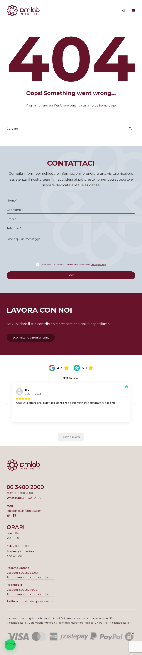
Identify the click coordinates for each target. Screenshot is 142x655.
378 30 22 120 (31, 498)
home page (107, 105)
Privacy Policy (98, 264)
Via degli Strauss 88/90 (22, 572)
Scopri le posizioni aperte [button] (31, 337)
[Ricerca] (122, 10)
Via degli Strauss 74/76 (22, 589)
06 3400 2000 (25, 487)
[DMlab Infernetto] (23, 10)
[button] (133, 10)
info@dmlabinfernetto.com (24, 510)
